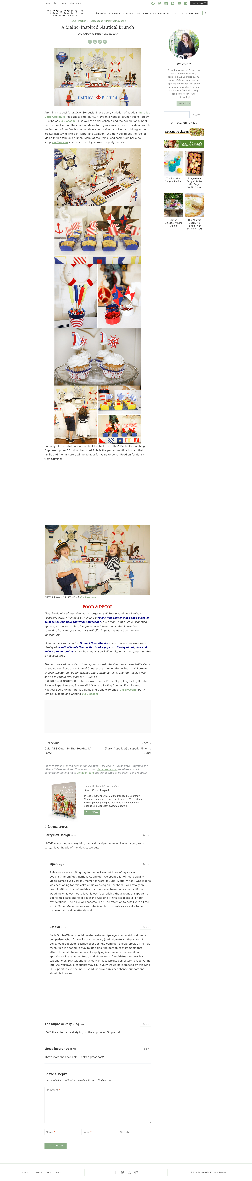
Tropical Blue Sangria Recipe (173, 180)
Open (54, 864)
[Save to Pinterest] (100, 42)
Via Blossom (60, 142)
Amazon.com (85, 772)
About (55, 3)
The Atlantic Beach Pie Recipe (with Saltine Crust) (194, 224)
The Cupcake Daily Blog (61, 1024)
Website (124, 1132)
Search (197, 114)
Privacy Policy (55, 1172)
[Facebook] (153, 3)
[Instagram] (166, 3)
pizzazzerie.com (106, 769)
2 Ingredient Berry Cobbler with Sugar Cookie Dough (194, 182)
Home (48, 3)
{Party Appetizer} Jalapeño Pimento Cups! (128, 748)
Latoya (55, 927)
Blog (72, 3)
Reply (146, 835)
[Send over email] (105, 42)
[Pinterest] (172, 3)
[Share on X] (95, 42)
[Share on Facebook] (90, 42)
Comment (53, 1090)
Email (87, 1132)
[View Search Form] (206, 13)
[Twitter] (159, 3)
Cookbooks (193, 13)
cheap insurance (56, 1048)
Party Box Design (57, 835)
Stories (79, 3)
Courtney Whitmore (91, 33)
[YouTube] (179, 3)
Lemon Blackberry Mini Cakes (173, 223)
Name (50, 1132)
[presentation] (173, 163)
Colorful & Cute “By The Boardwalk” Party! (67, 748)
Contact (64, 3)
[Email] (186, 3)
